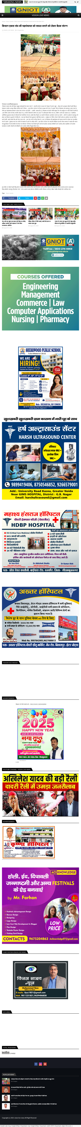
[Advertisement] (40, 680)
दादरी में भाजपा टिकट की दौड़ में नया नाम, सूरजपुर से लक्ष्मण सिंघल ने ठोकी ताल (29, 1100)
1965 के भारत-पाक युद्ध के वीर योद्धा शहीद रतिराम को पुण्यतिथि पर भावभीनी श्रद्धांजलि (65, 222)
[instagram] (40, 1068)
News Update (10, 21)
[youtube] (45, 1068)
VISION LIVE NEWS (40, 15)
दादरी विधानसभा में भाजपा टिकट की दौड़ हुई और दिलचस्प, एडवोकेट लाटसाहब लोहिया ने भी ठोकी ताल (34, 1109)
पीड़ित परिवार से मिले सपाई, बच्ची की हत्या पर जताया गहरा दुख (39, 222)
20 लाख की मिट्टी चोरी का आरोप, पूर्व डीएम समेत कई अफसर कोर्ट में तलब (28, 1092)
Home (3, 21)
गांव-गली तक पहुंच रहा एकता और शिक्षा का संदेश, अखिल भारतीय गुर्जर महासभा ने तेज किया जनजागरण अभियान (14, 223)
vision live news (19, 1122)
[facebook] (36, 1068)
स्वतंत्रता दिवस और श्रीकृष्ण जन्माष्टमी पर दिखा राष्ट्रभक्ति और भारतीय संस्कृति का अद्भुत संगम (32, 1084)
